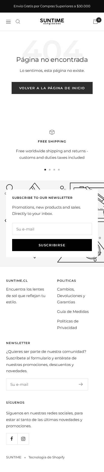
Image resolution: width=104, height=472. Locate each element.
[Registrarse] (81, 384)
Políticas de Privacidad (68, 324)
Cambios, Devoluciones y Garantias (71, 295)
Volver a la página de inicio (52, 88)
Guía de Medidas (73, 311)
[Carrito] (95, 21)
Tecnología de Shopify (47, 457)
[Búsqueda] (18, 21)
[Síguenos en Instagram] (23, 438)
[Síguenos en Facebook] (11, 438)
